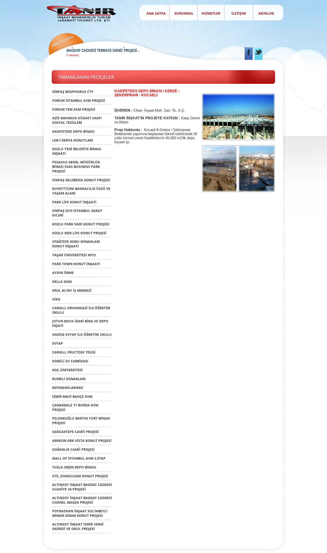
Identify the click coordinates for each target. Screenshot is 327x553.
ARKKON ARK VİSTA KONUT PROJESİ (82, 440)
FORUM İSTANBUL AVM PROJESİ (78, 100)
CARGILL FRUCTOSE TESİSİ (74, 352)
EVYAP (57, 343)
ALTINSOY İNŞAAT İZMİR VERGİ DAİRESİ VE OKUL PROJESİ (78, 526)
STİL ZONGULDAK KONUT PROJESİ (80, 476)
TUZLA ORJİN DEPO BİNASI (74, 467)
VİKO (56, 299)
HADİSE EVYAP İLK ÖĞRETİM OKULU (82, 334)
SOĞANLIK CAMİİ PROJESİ (73, 449)
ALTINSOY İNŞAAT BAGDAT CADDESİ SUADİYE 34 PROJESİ (82, 486)
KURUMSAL (184, 13)
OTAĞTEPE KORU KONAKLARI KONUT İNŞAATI (76, 243)
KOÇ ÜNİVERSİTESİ (67, 370)
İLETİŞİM (238, 13)
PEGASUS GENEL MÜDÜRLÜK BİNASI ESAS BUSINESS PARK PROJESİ (76, 166)
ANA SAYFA (156, 13)
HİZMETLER (211, 13)
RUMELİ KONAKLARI (69, 378)
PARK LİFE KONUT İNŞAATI (74, 202)
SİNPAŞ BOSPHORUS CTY (72, 91)
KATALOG (266, 13)
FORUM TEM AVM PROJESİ (73, 109)
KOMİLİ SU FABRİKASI (70, 361)
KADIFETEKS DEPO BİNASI (73, 131)
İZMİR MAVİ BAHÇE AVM (72, 396)
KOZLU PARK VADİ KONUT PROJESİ (80, 224)
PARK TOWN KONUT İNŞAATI (76, 264)
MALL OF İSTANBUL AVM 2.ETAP (79, 458)
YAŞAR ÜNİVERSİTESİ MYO (74, 255)
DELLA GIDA (62, 281)
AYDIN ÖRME (63, 272)
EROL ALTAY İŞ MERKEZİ (71, 290)
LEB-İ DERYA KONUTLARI (72, 140)
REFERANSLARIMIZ (67, 387)
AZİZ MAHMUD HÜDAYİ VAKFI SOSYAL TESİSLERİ (77, 120)
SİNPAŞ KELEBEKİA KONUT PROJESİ (81, 180)
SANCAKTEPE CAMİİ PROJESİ (75, 431)
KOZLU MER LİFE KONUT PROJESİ (79, 233)
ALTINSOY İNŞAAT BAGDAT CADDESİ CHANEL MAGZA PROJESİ (82, 500)
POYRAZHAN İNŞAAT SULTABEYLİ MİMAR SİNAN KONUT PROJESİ (79, 513)
